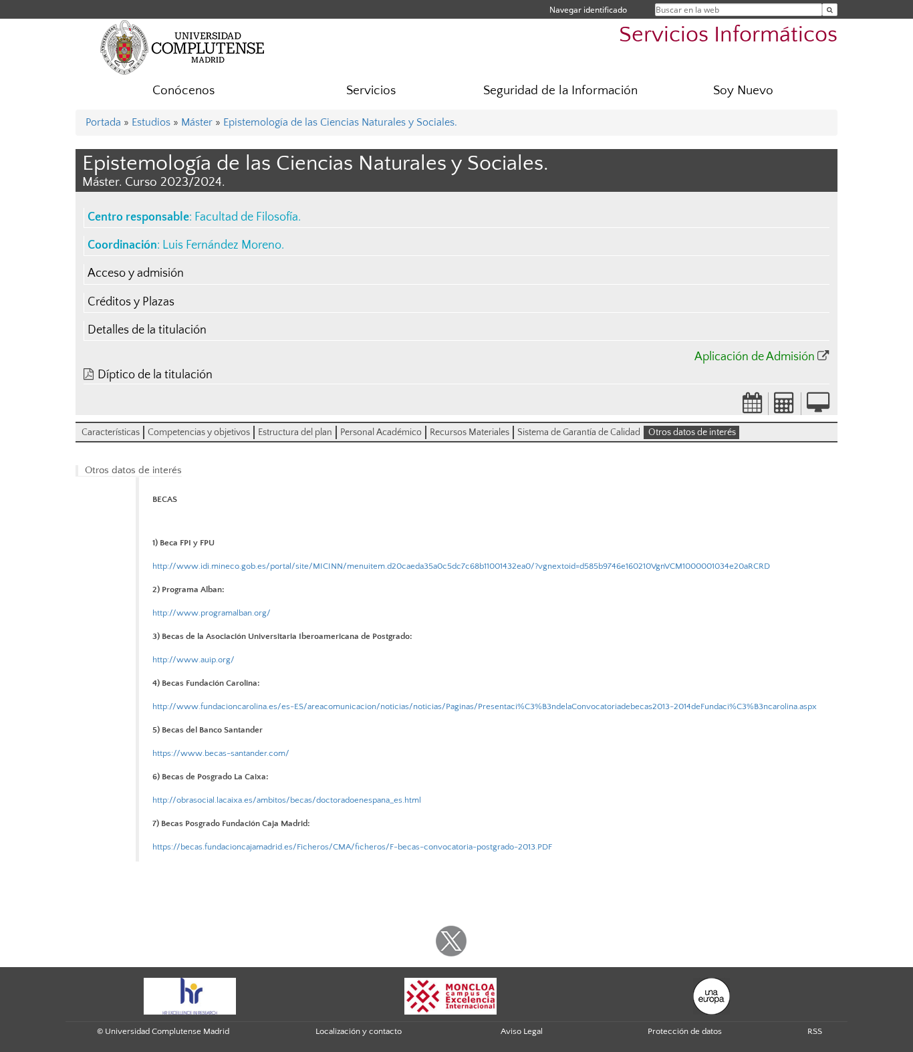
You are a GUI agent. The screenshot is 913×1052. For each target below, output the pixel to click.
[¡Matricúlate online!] (818, 407)
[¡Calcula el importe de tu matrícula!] (784, 407)
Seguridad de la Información (560, 91)
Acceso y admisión (136, 273)
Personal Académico (381, 432)
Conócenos (183, 91)
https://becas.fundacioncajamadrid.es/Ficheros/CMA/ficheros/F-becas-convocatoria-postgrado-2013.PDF (352, 846)
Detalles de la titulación (147, 330)
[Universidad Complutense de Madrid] (182, 47)
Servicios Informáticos (728, 35)
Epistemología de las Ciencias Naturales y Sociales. (340, 122)
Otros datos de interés (692, 432)
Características (111, 432)
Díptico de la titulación (155, 375)
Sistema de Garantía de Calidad (578, 432)
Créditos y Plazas (131, 302)
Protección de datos (685, 1031)
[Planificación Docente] (753, 407)
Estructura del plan (295, 432)
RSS (814, 1031)
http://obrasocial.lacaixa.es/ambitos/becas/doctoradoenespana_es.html (286, 800)
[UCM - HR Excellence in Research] (190, 995)
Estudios (151, 122)
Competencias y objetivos (199, 432)
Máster (197, 122)
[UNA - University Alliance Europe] (711, 995)
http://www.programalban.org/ (211, 613)
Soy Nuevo (743, 91)
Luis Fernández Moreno (221, 245)
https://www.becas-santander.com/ (220, 753)
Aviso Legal (522, 1031)
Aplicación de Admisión (754, 357)
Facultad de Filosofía (246, 217)
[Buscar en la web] (829, 9)
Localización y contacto (358, 1031)
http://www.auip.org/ (193, 659)
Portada (103, 122)
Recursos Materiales (469, 432)
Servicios (371, 91)
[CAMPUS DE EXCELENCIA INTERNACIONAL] (450, 995)
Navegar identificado (588, 9)
